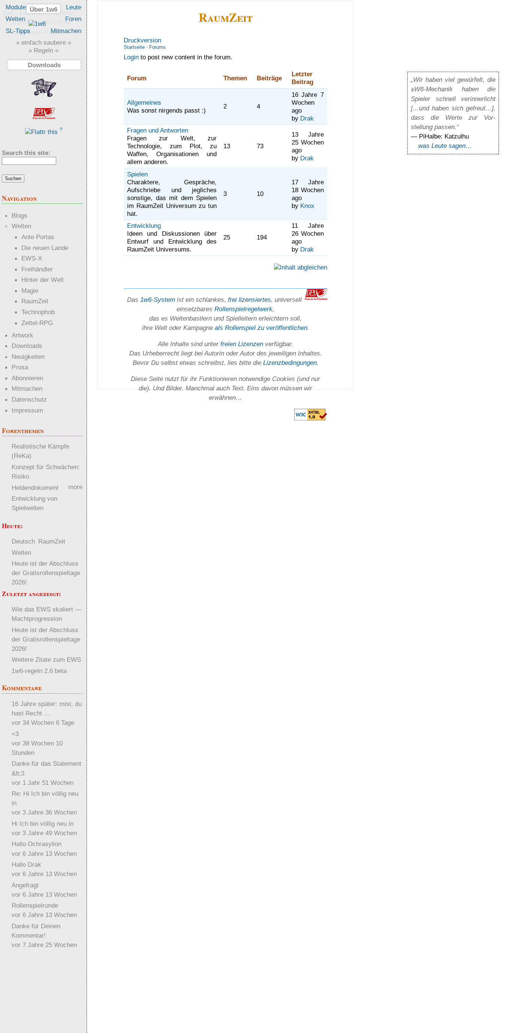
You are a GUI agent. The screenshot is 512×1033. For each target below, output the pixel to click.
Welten (15, 19)
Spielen (137, 174)
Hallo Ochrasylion (36, 844)
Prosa (20, 367)
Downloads (27, 345)
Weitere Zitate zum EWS (46, 659)
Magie (29, 290)
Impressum (27, 410)
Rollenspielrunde (35, 905)
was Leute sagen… (445, 145)
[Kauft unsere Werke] (43, 98)
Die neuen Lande (44, 247)
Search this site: (26, 153)
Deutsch (23, 541)
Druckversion (142, 40)
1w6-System (157, 299)
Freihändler (37, 269)
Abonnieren (27, 378)
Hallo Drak (26, 864)
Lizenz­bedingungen (290, 362)
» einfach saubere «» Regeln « (43, 46)
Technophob (38, 312)
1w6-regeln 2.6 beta (39, 671)
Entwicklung (144, 225)
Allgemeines (144, 102)
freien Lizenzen (241, 344)
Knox (307, 205)
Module (16, 7)
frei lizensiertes (249, 299)
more (75, 487)
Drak (307, 118)
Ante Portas (37, 237)
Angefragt (25, 885)
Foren (73, 19)
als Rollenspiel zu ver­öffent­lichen (261, 327)
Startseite (134, 47)
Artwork (22, 335)
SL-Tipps (18, 31)
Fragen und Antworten (157, 130)
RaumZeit (226, 17)
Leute (73, 7)
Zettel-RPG (37, 323)
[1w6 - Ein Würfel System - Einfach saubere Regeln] (37, 23)
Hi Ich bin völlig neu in (42, 823)
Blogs (19, 215)
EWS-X (31, 258)
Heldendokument (35, 487)
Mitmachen (66, 31)
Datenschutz (29, 399)
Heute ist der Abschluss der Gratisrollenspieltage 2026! (46, 573)
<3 (15, 734)
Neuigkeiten (28, 356)
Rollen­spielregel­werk (243, 309)
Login (131, 57)
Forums (157, 47)
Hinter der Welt (42, 279)
